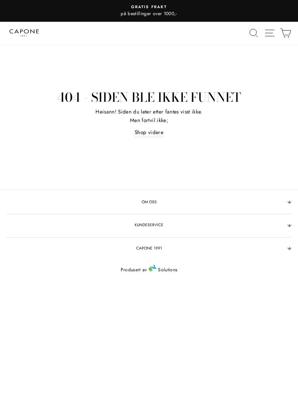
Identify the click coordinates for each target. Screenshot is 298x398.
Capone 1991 (149, 248)
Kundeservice (149, 225)
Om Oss (149, 202)
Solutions (166, 269)
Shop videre (149, 132)
